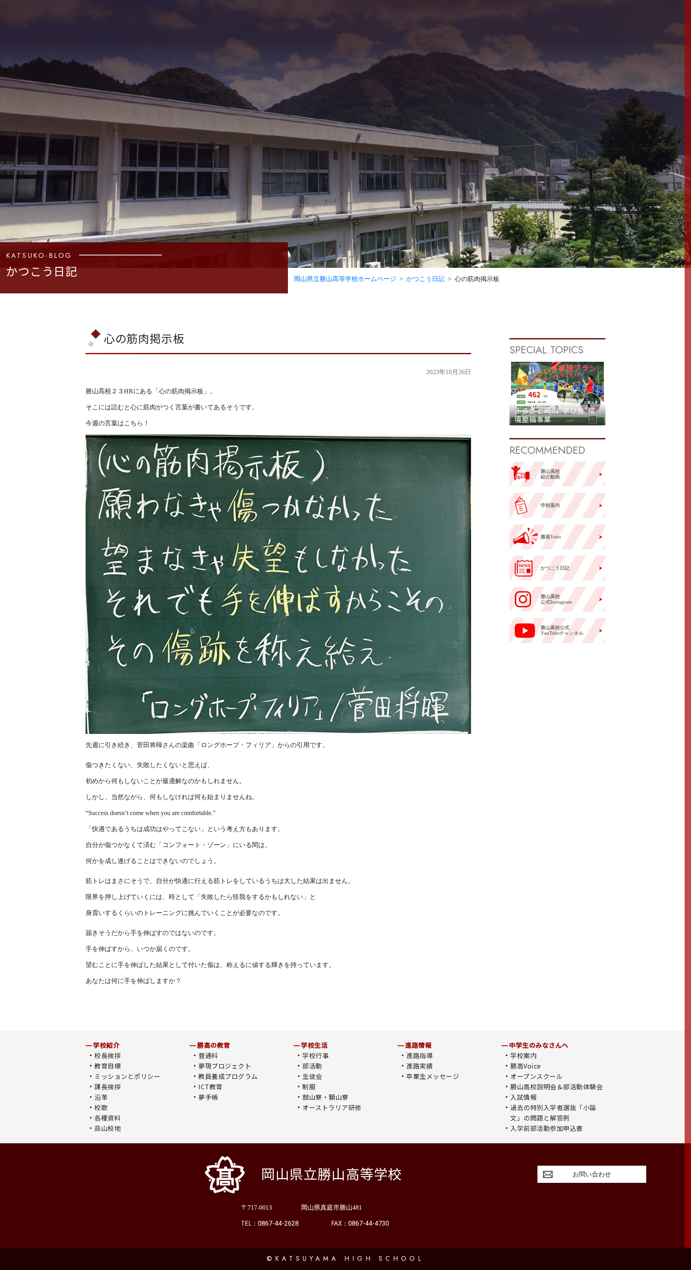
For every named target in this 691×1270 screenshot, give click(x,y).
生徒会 (312, 1076)
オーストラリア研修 (331, 1107)
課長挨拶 (107, 1086)
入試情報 (523, 1097)
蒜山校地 (107, 1128)
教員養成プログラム (228, 1076)
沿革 (101, 1097)
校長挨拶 (107, 1055)
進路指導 (419, 1055)
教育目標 (107, 1066)
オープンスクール (536, 1076)
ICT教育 (210, 1086)
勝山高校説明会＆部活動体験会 (556, 1086)
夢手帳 (208, 1097)
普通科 (208, 1055)
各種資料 (107, 1117)
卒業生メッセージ (432, 1076)
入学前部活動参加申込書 (546, 1128)
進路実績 (419, 1066)
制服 (309, 1086)
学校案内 (523, 1055)
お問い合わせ (592, 1174)
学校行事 (315, 1055)
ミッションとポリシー (127, 1076)
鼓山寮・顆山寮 (325, 1097)
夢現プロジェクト (224, 1066)
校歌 (101, 1107)
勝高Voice (525, 1066)
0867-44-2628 (270, 1223)
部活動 (312, 1066)
